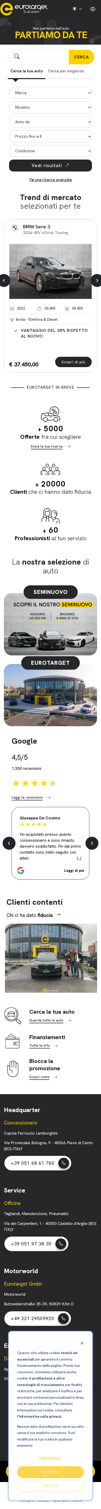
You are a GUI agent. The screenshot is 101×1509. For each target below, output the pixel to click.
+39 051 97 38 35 (31, 1244)
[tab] (26, 71)
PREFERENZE (50, 1458)
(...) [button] (79, 858)
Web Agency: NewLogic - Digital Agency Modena (50, 1501)
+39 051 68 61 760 (32, 1163)
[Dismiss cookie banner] (82, 1343)
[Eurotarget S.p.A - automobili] (25, 9)
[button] (50, 870)
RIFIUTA (51, 1486)
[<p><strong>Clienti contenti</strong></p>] (50, 958)
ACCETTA (50, 1472)
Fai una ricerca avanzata (50, 179)
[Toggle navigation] (92, 9)
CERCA (81, 57)
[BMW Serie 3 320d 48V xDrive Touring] (50, 271)
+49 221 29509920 (32, 1318)
